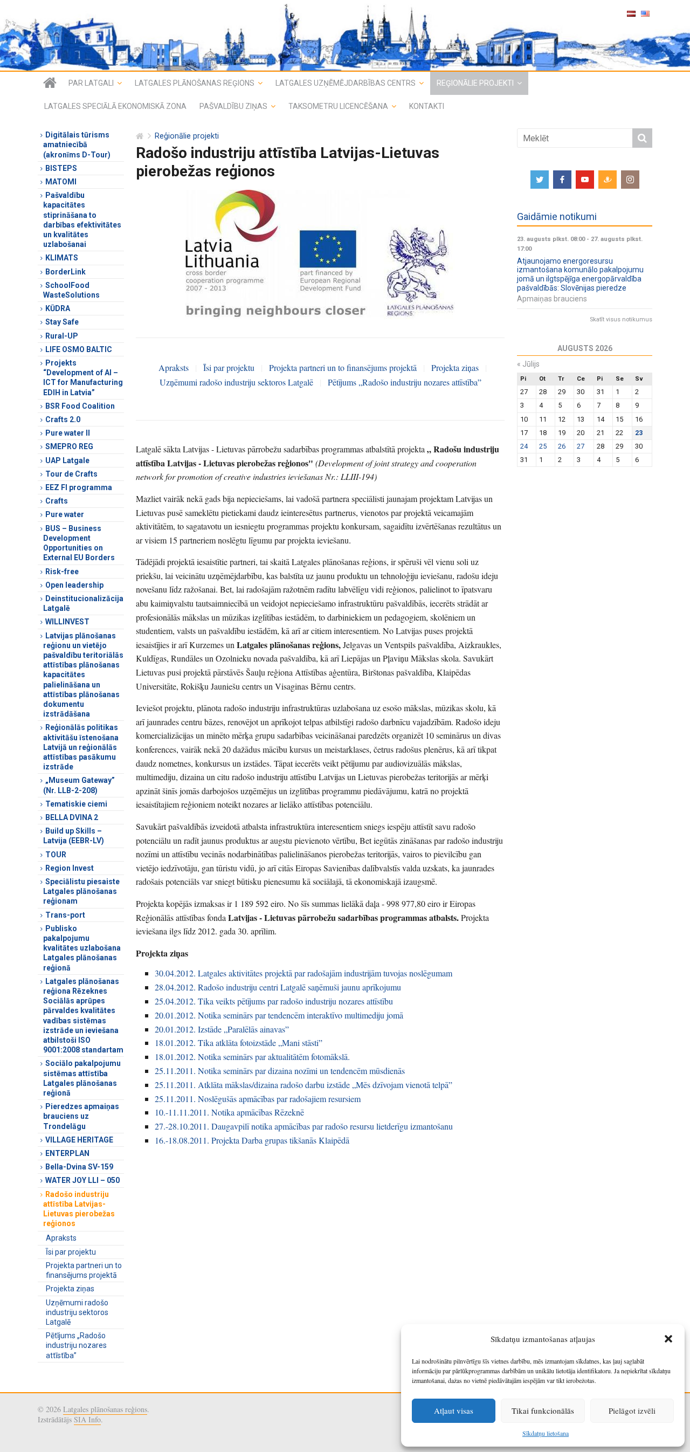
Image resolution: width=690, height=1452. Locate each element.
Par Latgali (91, 83)
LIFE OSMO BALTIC (78, 349)
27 (580, 446)
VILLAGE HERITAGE (79, 1140)
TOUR (55, 854)
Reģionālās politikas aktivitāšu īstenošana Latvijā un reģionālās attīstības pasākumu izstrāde (81, 747)
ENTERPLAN (67, 1153)
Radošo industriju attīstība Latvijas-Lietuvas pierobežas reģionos (79, 1209)
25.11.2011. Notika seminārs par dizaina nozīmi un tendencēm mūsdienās (280, 1070)
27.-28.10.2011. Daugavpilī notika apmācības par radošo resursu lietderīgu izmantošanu (304, 1126)
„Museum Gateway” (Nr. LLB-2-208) (79, 785)
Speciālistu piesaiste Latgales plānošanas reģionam (81, 891)
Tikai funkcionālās (543, 1410)
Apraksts (173, 367)
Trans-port (65, 915)
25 (543, 446)
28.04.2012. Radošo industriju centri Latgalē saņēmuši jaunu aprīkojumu (278, 987)
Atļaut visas (453, 1410)
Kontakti (426, 106)
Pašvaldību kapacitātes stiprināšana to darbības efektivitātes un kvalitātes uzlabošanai (82, 220)
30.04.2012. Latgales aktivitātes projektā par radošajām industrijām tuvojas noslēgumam (303, 973)
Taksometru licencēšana (338, 106)
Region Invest (69, 868)
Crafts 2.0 (62, 419)
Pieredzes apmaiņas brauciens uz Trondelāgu (81, 1116)
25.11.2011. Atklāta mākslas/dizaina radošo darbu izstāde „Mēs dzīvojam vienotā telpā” (303, 1084)
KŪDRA (57, 308)
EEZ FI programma (78, 487)
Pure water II (67, 433)
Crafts (56, 501)
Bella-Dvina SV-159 (79, 1166)
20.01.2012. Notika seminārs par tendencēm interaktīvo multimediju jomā (279, 1015)
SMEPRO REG (69, 446)
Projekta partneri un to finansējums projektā (343, 367)
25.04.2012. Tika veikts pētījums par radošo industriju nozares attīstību (274, 1001)
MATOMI (61, 181)
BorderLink (65, 271)
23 (639, 433)
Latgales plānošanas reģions (194, 83)
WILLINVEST (67, 621)
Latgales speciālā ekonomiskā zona (115, 106)
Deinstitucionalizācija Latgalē (83, 603)
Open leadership (74, 585)
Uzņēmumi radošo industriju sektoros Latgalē (236, 382)
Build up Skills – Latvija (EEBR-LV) (73, 836)
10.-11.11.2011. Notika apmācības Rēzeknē (229, 1112)
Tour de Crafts (71, 474)
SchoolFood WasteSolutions (71, 290)
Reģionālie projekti (475, 83)
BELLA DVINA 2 (71, 817)
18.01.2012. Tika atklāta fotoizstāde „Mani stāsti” (238, 1042)
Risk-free (62, 571)
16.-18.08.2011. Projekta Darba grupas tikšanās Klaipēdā (252, 1140)
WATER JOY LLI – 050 (82, 1180)
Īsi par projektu (228, 367)
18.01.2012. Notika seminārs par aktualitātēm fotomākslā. (252, 1056)
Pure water (64, 514)
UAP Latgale (67, 460)
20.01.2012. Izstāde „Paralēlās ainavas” (222, 1029)
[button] (668, 1338)
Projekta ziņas (455, 367)
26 (561, 446)
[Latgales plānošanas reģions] (345, 35)
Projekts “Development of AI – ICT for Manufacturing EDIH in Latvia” (83, 378)
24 (524, 446)
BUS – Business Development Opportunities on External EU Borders (79, 543)
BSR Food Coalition (80, 406)
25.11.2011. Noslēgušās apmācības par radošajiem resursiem (258, 1098)
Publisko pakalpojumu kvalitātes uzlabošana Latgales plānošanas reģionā (82, 948)
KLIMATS (61, 257)
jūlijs (528, 364)
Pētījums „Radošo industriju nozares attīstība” (404, 382)
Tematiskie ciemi (76, 804)
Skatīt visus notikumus (621, 319)
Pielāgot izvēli (632, 1410)
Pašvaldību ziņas (233, 106)
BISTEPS (61, 168)
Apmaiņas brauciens (552, 298)
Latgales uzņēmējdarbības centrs (345, 83)
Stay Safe (62, 322)
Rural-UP (61, 336)
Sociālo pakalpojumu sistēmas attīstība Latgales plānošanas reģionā (82, 1078)
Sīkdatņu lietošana (545, 1433)
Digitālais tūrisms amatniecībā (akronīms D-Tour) (77, 144)
